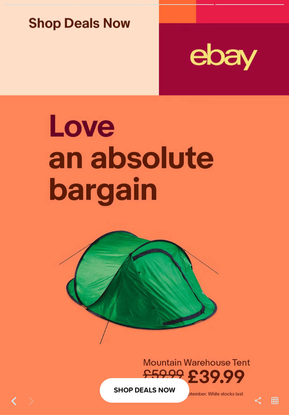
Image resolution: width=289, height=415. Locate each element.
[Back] (14, 400)
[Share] (258, 400)
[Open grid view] (274, 400)
